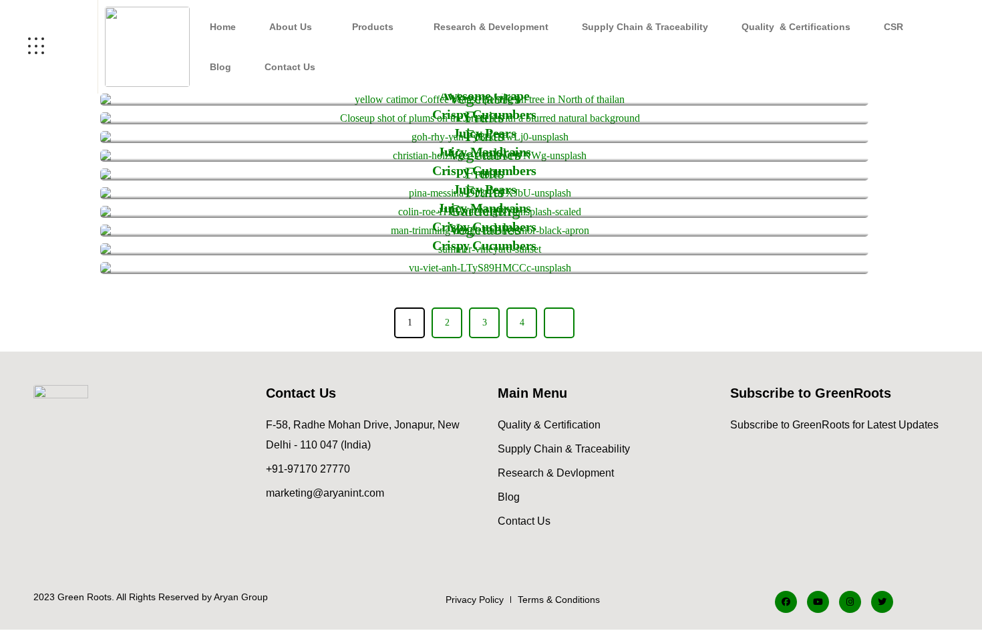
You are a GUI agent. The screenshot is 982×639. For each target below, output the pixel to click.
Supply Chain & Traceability (645, 26)
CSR (893, 26)
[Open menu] (49, 47)
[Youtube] (818, 602)
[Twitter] (882, 602)
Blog (220, 66)
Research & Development (491, 26)
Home (223, 26)
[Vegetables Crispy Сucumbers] (484, 268)
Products (372, 26)
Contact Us (290, 66)
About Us (290, 26)
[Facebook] (786, 602)
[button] (294, 27)
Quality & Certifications (796, 26)
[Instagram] (850, 602)
